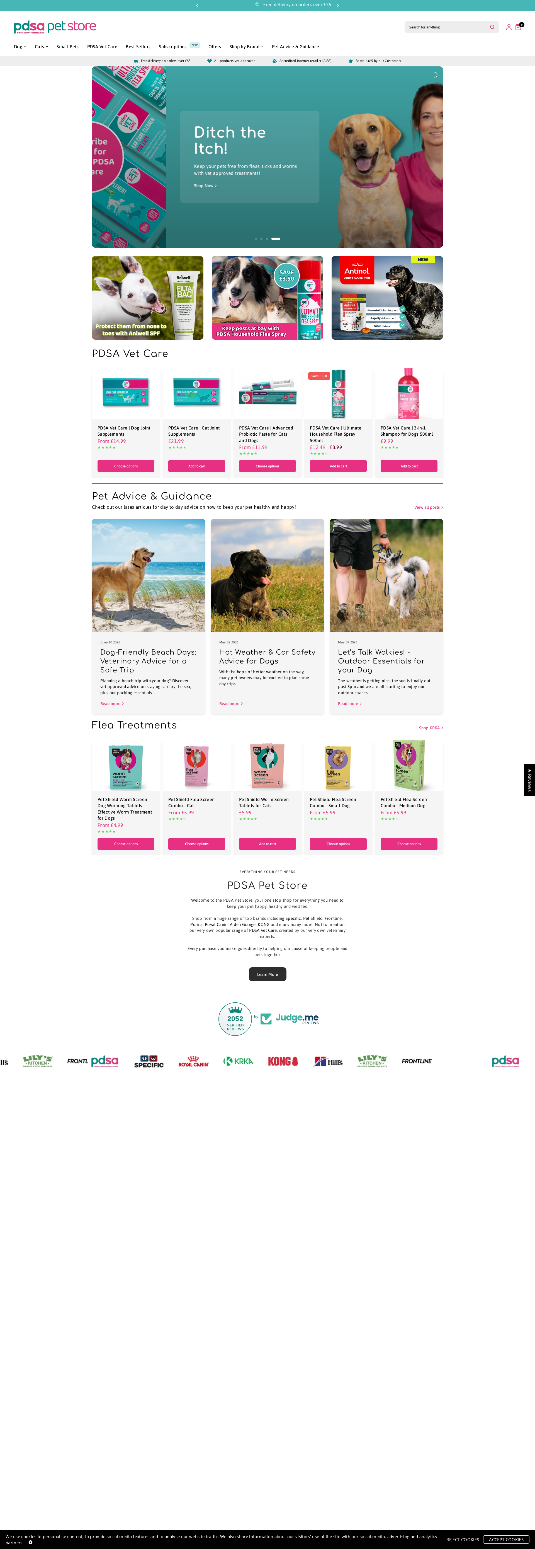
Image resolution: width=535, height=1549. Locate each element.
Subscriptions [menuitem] (172, 46)
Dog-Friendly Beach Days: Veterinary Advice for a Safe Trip (148, 661)
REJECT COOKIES (462, 1539)
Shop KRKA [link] (429, 728)
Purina (196, 924)
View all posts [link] (427, 507)
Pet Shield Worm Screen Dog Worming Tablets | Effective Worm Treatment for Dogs (125, 809)
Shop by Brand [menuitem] (244, 46)
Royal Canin (216, 924)
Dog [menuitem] (18, 46)
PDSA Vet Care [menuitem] (102, 46)
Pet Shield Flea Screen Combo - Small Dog (333, 802)
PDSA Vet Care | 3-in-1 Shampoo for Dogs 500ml (407, 430)
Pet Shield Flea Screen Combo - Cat (191, 802)
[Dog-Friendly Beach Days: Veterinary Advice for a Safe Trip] (148, 575)
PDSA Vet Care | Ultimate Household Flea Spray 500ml (335, 434)
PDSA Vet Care (263, 930)
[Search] (492, 27)
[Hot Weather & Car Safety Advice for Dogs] (267, 575)
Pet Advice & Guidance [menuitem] (295, 46)
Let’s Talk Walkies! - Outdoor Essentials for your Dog (381, 661)
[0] (517, 27)
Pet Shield (312, 918)
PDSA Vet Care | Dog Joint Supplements (124, 430)
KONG (264, 924)
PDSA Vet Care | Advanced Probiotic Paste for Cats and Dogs (266, 434)
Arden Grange (243, 924)
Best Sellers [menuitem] (138, 46)
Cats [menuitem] (39, 46)
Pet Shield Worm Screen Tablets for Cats (264, 802)
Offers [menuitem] (214, 46)
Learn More (267, 974)
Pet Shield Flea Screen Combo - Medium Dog (404, 802)
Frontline (333, 918)
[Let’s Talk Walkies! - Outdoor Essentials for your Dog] (386, 575)
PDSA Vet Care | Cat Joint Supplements (194, 430)
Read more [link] (110, 703)
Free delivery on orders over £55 (253, 4)
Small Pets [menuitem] (68, 46)
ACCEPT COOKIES (506, 1539)
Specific (293, 918)
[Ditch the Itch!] (152, 157)
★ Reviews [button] (529, 780)
